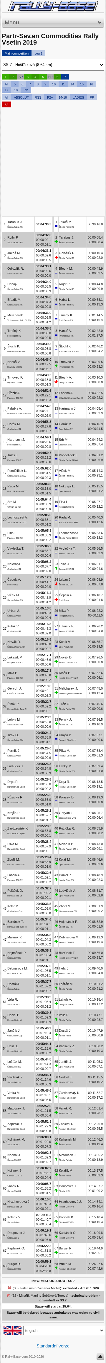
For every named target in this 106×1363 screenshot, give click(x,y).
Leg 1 (38, 53)
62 (6, 105)
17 (6, 90)
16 (91, 84)
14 (72, 84)
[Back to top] (100, 1358)
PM (26, 90)
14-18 (63, 97)
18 (16, 90)
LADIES (78, 97)
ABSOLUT (21, 97)
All (6, 84)
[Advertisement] (53, 163)
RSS (38, 97)
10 (54, 84)
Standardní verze (53, 1345)
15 (82, 84)
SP (21, 77)
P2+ (50, 97)
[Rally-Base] (53, 6)
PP (92, 97)
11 (63, 84)
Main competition (17, 53)
